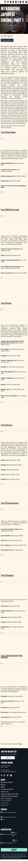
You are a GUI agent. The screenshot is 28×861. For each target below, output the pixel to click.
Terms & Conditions (6, 800)
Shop (3, 785)
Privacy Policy (4, 803)
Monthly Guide (7, 782)
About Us (4, 792)
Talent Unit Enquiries (9, 796)
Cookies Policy (4, 805)
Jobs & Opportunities (10, 794)
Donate (14, 849)
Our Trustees (6, 799)
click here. (9, 127)
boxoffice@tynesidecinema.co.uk (9, 771)
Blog (2, 787)
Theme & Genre (7, 40)
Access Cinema (7, 789)
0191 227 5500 (4, 767)
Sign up (8, 757)
